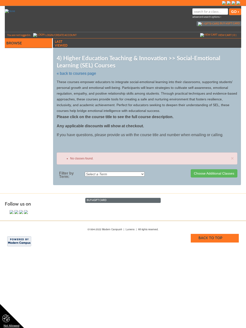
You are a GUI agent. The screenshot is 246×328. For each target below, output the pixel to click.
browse (14, 43)
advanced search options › (206, 16)
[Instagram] (229, 3)
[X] (238, 3)
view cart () (227, 35)
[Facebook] (233, 3)
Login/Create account (61, 35)
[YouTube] (224, 3)
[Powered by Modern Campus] (19, 241)
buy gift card (230, 23)
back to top (210, 238)
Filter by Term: (66, 175)
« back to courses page (76, 73)
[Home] (10, 10)
